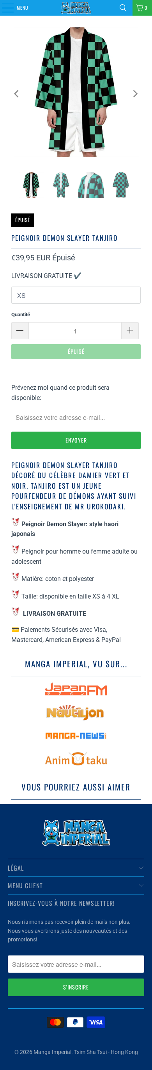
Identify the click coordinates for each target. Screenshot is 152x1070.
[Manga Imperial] (76, 8)
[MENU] (3, 8)
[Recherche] (123, 8)
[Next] (135, 93)
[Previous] (17, 93)
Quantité (20, 314)
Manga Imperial (52, 1052)
